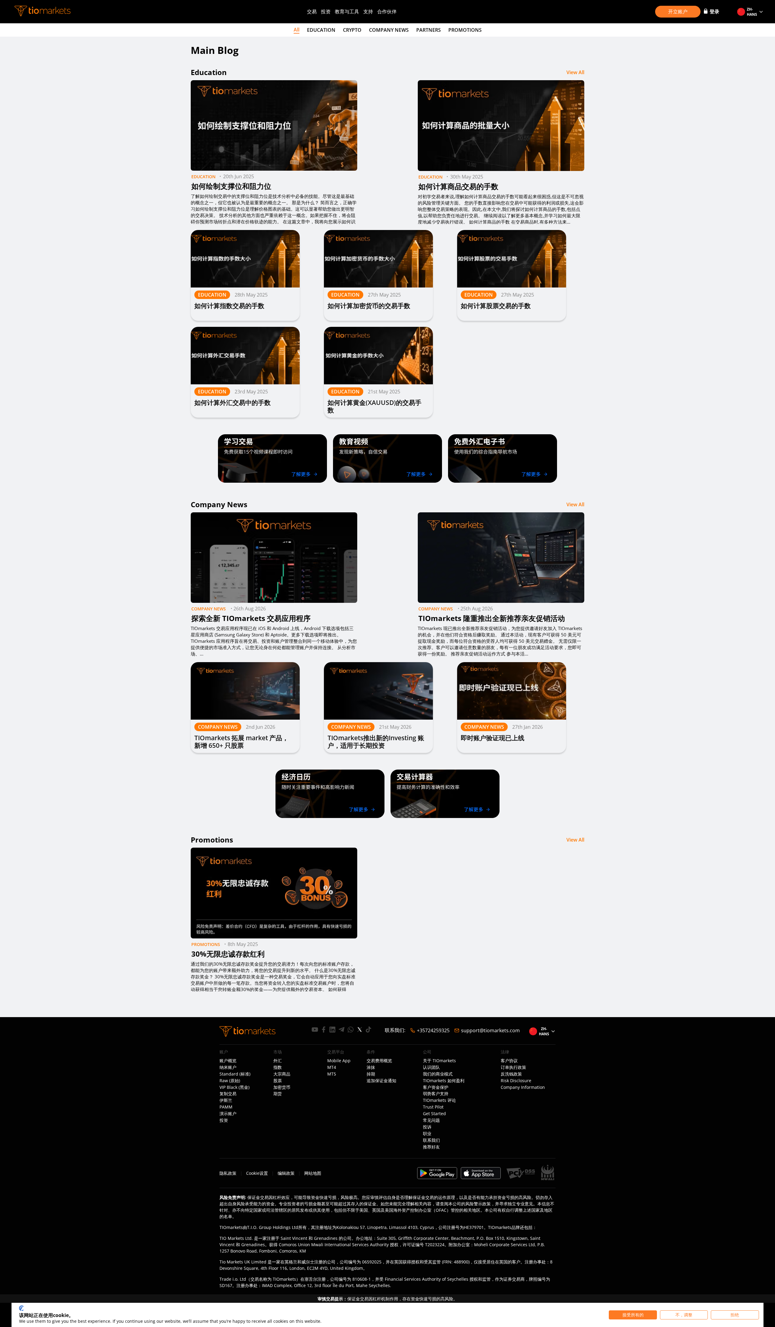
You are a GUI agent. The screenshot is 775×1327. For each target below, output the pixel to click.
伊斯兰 (225, 1100)
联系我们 (431, 1140)
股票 (277, 1080)
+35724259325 (433, 1030)
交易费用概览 (379, 1060)
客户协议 (509, 1060)
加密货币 (281, 1087)
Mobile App (339, 1060)
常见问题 (431, 1120)
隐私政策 (227, 1173)
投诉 (427, 1127)
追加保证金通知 (381, 1080)
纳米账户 (227, 1067)
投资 (326, 11)
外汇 (277, 1060)
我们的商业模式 (438, 1074)
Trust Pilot (433, 1107)
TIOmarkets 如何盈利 (443, 1080)
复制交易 (227, 1093)
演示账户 (227, 1113)
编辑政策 (286, 1173)
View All (575, 72)
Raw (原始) (229, 1080)
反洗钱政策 (511, 1074)
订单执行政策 (513, 1067)
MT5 (331, 1074)
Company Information (523, 1087)
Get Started (434, 1113)
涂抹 (371, 1067)
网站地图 (312, 1173)
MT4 (331, 1067)
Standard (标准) (234, 1074)
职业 (427, 1133)
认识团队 (431, 1067)
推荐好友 (431, 1147)
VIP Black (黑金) (234, 1087)
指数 (277, 1067)
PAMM (225, 1107)
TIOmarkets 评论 (439, 1100)
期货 (277, 1093)
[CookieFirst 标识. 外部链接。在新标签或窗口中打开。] (21, 1308)
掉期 (371, 1074)
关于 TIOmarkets (439, 1060)
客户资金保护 (435, 1087)
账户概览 (227, 1060)
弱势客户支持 (435, 1093)
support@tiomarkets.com (490, 1030)
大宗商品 (281, 1074)
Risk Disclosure (516, 1080)
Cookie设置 (257, 1173)
